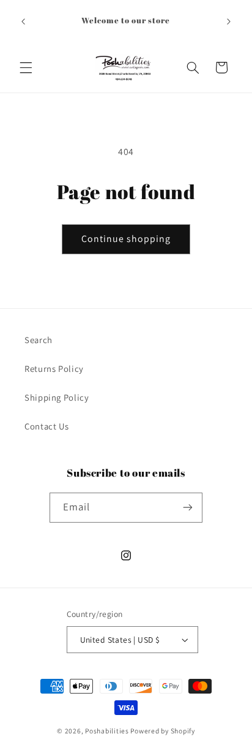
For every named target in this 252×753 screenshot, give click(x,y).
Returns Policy (54, 368)
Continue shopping (126, 238)
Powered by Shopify (162, 730)
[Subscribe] (188, 508)
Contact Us (46, 426)
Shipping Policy (56, 397)
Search (38, 340)
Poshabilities (107, 730)
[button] (26, 67)
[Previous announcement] (23, 21)
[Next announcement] (228, 21)
